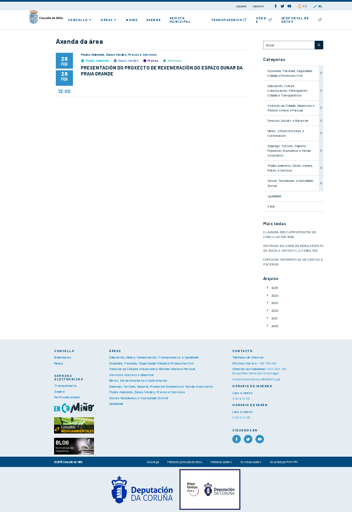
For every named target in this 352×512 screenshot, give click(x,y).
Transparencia (227, 19)
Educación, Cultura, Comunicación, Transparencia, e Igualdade (154, 357)
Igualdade (274, 196)
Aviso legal (153, 462)
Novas (132, 19)
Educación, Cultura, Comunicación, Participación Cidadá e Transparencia (287, 90)
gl (319, 6)
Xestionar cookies (250, 462)
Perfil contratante (67, 397)
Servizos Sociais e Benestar (287, 120)
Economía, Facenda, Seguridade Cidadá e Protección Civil (289, 73)
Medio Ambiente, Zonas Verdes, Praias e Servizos (290, 167)
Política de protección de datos (184, 462)
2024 (275, 295)
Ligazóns (241, 6)
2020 (274, 326)
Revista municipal (180, 19)
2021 (274, 318)
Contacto (258, 6)
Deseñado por (278, 462)
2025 (274, 288)
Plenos (58, 363)
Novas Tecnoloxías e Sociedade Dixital (138, 398)
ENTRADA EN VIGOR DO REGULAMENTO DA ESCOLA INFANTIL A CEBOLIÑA (293, 248)
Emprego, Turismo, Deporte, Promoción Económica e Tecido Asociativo (289, 150)
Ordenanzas (62, 357)
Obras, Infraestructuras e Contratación (285, 133)
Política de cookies (221, 462)
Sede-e (261, 19)
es (304, 6)
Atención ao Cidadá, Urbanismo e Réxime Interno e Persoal (290, 107)
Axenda (153, 19)
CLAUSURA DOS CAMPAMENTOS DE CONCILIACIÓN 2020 (289, 234)
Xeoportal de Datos (295, 19)
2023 (274, 303)
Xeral (270, 206)
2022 (274, 310)
